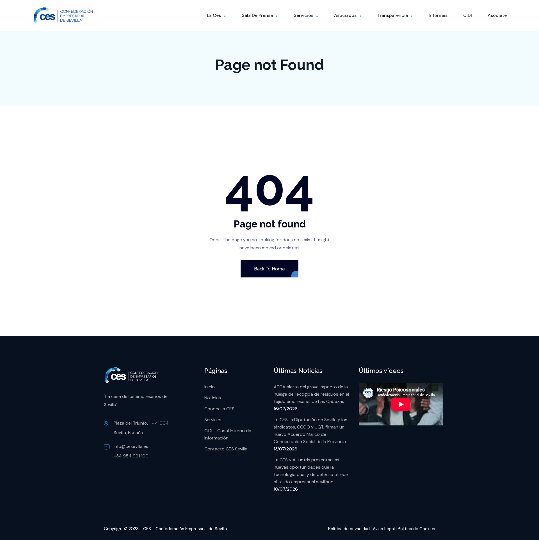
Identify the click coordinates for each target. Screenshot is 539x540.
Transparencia (392, 15)
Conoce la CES (219, 409)
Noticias (212, 398)
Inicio (209, 387)
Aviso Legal (384, 529)
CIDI (467, 15)
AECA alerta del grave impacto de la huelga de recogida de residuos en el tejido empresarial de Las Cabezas (311, 394)
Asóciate (497, 15)
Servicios (303, 15)
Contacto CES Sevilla (225, 449)
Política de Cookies (416, 529)
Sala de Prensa (257, 15)
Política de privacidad (349, 529)
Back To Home (269, 269)
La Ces (214, 15)
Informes (438, 15)
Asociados (345, 15)
